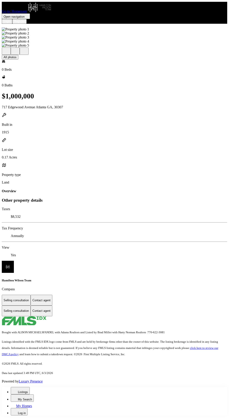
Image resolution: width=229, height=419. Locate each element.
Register (19, 21)
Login (7, 21)
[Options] (6, 51)
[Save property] (15, 51)
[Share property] (24, 51)
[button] (114, 29)
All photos (10, 57)
